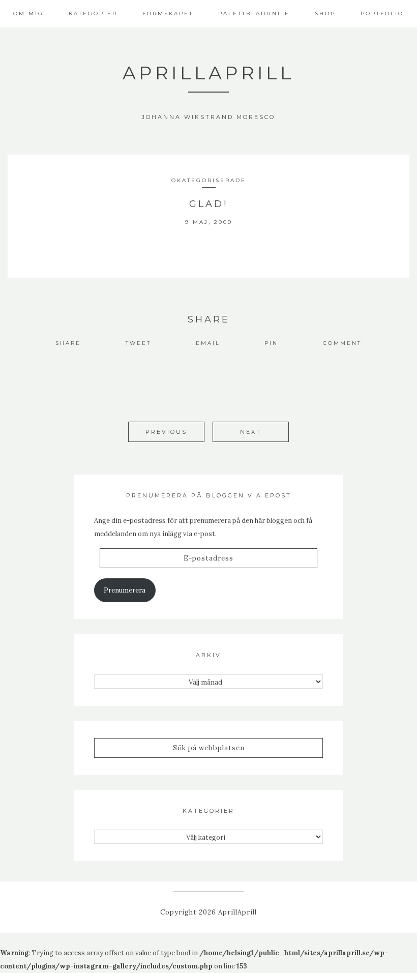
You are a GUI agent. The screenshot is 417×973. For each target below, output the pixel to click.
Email (208, 343)
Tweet (138, 343)
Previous (166, 431)
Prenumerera (124, 590)
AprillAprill (208, 73)
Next (250, 431)
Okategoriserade (208, 180)
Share (68, 343)
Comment (342, 343)
